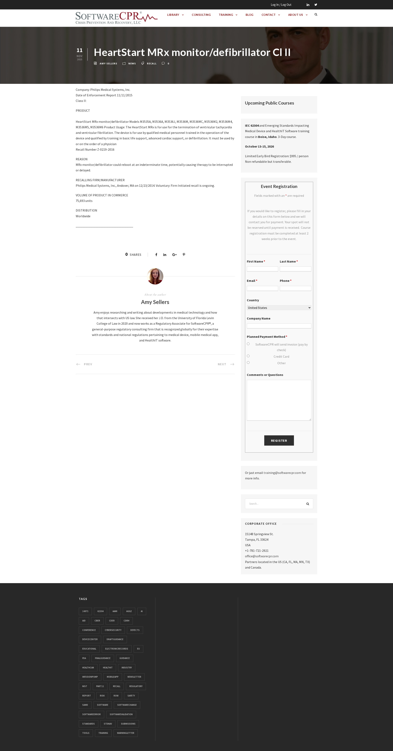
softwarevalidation (121, 714)
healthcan (88, 667)
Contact (269, 14)
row (116, 695)
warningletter (125, 733)
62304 (100, 611)
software (102, 704)
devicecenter (90, 639)
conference (89, 630)
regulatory (135, 686)
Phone (285, 281)
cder (112, 620)
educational (89, 648)
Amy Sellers (108, 63)
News (132, 63)
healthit (108, 667)
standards (88, 723)
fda (84, 658)
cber (97, 620)
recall (152, 63)
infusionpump (90, 676)
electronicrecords (116, 648)
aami (115, 611)
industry (127, 667)
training (103, 733)
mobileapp (113, 676)
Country (253, 300)
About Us (295, 14)
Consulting (201, 14)
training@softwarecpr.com (282, 473)
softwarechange (127, 704)
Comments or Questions (265, 375)
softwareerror (91, 714)
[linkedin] (308, 5)
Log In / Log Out (281, 5)
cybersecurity (113, 630)
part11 (100, 686)
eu (138, 648)
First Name (256, 261)
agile (129, 611)
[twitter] (315, 5)
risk (102, 695)
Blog (249, 14)
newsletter (134, 676)
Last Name (289, 261)
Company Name (258, 318)
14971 (85, 611)
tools (85, 733)
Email (252, 281)
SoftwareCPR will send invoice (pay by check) (281, 347)
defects (135, 630)
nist (84, 686)
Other (281, 363)
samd (85, 704)
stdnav (108, 723)
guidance (125, 658)
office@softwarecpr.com (262, 556)
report (86, 695)
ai (142, 611)
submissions (128, 723)
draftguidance (115, 639)
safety (131, 695)
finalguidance (103, 658)
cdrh (126, 620)
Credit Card (281, 356)
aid (84, 620)
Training (226, 14)
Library (173, 14)
